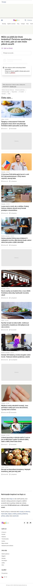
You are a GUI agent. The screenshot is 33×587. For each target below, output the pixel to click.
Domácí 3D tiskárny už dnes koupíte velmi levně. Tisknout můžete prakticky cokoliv (16, 346)
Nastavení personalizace (7, 545)
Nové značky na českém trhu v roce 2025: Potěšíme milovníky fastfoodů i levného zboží (16, 283)
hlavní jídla (4, 513)
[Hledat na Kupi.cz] (25, 20)
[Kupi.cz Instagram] (27, 523)
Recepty (4, 2)
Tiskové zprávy (5, 538)
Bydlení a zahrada (5, 236)
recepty (21, 511)
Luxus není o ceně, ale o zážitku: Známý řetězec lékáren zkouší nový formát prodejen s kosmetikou (16, 198)
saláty (7, 516)
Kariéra (3, 541)
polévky (19, 513)
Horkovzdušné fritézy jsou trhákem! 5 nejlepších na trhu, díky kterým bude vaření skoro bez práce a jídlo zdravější (16, 230)
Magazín (4, 556)
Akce (3, 565)
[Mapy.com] (30, 523)
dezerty (28, 511)
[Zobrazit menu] (2, 20)
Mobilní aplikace (5, 553)
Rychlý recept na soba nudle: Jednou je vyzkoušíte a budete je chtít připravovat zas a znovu (16, 315)
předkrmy (25, 513)
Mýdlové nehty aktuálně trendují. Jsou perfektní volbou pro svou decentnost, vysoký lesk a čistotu (16, 398)
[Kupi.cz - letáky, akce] (16, 20)
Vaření (2, 119)
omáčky (14, 513)
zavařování (15, 516)
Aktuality (3, 172)
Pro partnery (4, 573)
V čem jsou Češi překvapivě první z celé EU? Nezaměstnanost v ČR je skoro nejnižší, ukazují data (16, 166)
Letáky (3, 562)
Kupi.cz (22, 494)
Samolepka (4, 560)
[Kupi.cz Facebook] (24, 523)
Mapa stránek (5, 543)
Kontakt (3, 534)
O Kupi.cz (4, 532)
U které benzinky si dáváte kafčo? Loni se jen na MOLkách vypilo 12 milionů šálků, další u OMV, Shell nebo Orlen (16, 429)
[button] (7, 48)
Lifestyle (3, 403)
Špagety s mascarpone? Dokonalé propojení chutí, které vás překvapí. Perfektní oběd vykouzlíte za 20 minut (16, 114)
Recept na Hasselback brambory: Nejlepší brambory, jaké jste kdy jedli (16, 460)
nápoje (10, 513)
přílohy (3, 516)
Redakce (4, 536)
